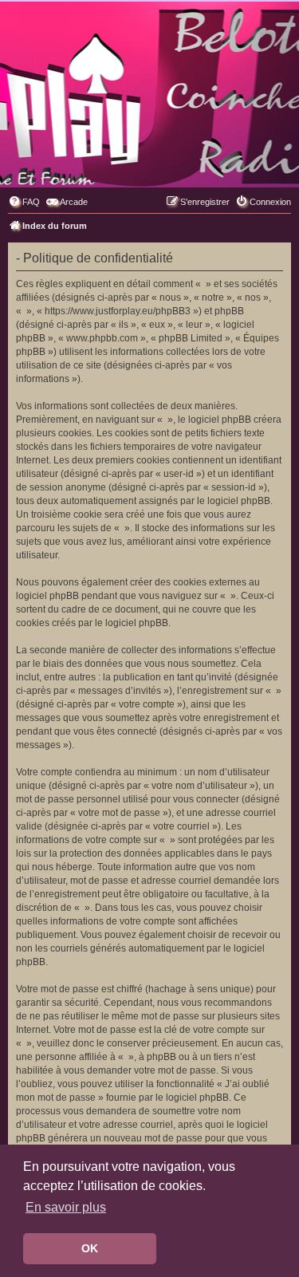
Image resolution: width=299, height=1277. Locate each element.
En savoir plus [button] (66, 1207)
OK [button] (89, 1248)
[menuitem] (24, 201)
